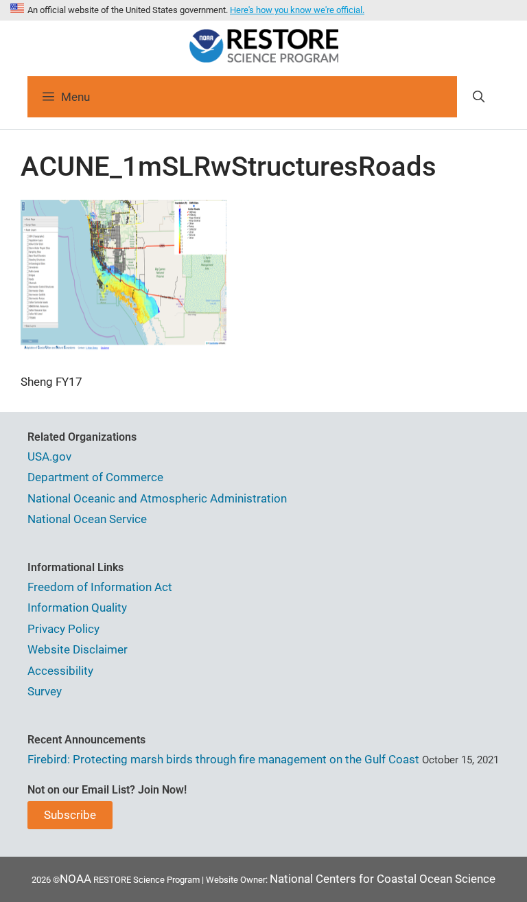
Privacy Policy (63, 629)
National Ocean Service (87, 519)
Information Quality (77, 607)
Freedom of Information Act (99, 587)
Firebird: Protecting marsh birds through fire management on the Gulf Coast (223, 759)
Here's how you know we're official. (297, 10)
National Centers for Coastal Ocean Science (382, 879)
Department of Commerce (95, 477)
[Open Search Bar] (478, 96)
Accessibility (60, 671)
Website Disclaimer (77, 649)
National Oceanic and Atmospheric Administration (157, 498)
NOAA (75, 879)
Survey (44, 691)
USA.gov (49, 456)
